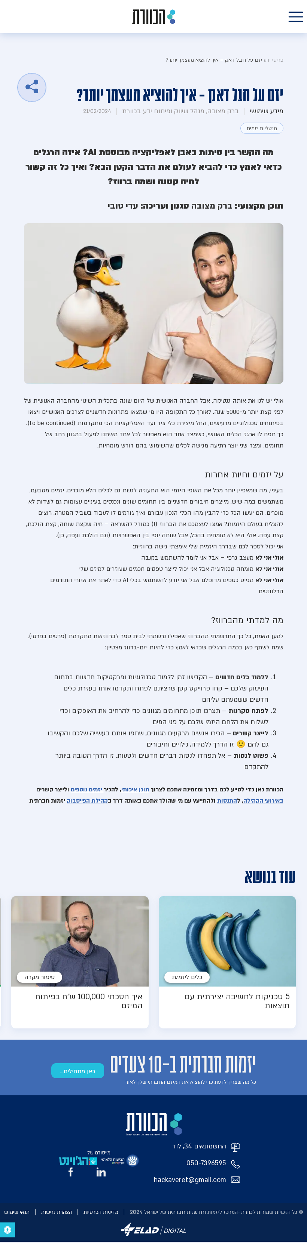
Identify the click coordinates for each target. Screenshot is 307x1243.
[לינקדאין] (101, 1171)
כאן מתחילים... (77, 1071)
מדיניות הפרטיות (100, 1212)
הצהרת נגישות (56, 1212)
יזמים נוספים (87, 789)
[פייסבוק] (71, 1171)
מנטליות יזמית (262, 128)
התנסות (227, 801)
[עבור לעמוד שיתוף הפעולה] (120, 1160)
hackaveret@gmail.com (190, 1180)
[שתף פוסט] (32, 87)
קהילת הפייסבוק (87, 801)
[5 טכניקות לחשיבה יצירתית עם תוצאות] (227, 962)
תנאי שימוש (17, 1212)
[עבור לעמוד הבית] (153, 16)
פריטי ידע (273, 60)
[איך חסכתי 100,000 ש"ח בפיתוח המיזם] (80, 962)
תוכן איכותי (135, 789)
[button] (7, 1229)
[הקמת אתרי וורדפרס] (153, 1237)
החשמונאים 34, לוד (199, 1146)
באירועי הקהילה (263, 801)
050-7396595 (206, 1163)
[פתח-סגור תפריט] (295, 17)
